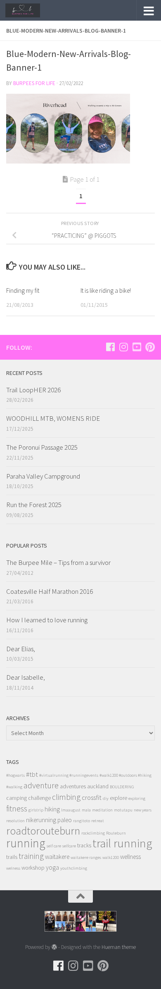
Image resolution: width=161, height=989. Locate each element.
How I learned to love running (47, 619)
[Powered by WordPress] (54, 947)
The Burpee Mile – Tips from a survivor (58, 562)
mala (86, 810)
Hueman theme (119, 947)
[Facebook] (110, 347)
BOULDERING (122, 787)
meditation (102, 810)
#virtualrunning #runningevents (68, 775)
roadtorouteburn (43, 830)
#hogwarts (15, 775)
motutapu (123, 810)
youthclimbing (73, 868)
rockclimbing (93, 833)
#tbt (32, 774)
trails (11, 857)
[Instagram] (123, 347)
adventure (41, 785)
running (25, 843)
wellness (130, 857)
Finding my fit (22, 290)
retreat (97, 820)
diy (106, 798)
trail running (122, 843)
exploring (136, 798)
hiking (52, 809)
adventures (73, 786)
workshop (33, 867)
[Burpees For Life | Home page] (28, 10)
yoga (52, 867)
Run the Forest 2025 (34, 504)
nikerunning (41, 820)
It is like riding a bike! (105, 290)
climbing (66, 797)
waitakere (57, 857)
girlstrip (35, 810)
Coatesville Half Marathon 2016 (49, 591)
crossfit (92, 797)
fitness (16, 808)
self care (54, 846)
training (31, 856)
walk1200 (110, 857)
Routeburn (116, 833)
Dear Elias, (20, 648)
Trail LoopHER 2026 (33, 389)
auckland (98, 786)
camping (16, 798)
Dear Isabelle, (25, 677)
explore (118, 798)
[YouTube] (137, 347)
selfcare (69, 846)
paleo (64, 820)
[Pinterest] (150, 347)
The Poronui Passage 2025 (42, 447)
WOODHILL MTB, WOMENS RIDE (53, 418)
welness (13, 868)
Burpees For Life (34, 83)
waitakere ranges (86, 857)
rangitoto (81, 820)
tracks (84, 845)
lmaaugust (70, 810)
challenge (39, 798)
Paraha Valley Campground (43, 476)
